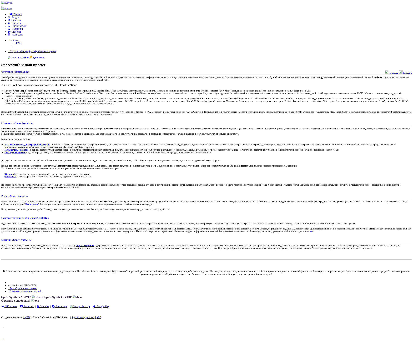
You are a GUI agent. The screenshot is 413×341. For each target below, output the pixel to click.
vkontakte (12, 174)
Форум (14, 17)
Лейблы (16, 31)
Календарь (16, 34)
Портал (17, 14)
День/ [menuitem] (22, 57)
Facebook (28, 306)
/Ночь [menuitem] (39, 57)
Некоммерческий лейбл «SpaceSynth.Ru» (25, 218)
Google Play (102, 306)
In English (407, 73)
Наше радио (31, 204)
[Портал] (6, 2)
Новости (15, 20)
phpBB (26, 317)
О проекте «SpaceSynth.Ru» (17, 123)
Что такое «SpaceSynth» (15, 71)
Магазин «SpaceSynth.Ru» (16, 240)
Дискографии (18, 26)
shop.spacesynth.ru (85, 245)
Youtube (44, 306)
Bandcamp (61, 306)
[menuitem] (17, 43)
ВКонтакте (10, 306)
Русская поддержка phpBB (86, 317)
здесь (310, 231)
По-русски (393, 73)
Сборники (16, 28)
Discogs (85, 306)
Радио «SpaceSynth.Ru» (14, 196)
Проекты (15, 23)
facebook (11, 176)
